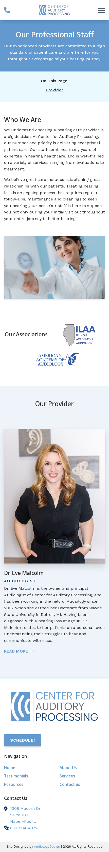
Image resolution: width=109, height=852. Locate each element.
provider (54, 90)
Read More (16, 651)
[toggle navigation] (101, 10)
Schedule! (22, 740)
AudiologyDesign (47, 846)
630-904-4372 (24, 828)
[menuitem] (26, 767)
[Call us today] (7, 10)
